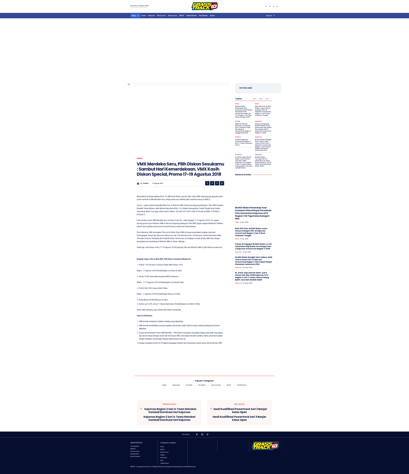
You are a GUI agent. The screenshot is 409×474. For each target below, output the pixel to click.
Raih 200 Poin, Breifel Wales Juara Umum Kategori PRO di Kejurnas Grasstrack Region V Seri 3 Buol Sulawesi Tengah (263, 110)
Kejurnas (258, 121)
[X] (212, 183)
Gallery (238, 137)
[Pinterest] (217, 183)
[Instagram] (269, 6)
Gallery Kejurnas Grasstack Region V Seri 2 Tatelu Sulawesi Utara (243, 142)
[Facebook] (266, 6)
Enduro (261, 99)
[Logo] (204, 6)
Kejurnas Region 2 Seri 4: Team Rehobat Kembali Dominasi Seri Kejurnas (169, 418)
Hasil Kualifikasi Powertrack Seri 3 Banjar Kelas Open (239, 418)
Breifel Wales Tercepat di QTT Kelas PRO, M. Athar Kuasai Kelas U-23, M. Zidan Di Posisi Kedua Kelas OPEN (263, 161)
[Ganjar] (138, 183)
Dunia (254, 99)
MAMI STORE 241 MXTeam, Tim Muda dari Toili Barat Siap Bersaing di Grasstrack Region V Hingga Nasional (243, 128)
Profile (237, 121)
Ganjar (146, 183)
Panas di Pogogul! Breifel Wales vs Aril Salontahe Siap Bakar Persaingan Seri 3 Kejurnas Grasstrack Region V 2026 (263, 128)
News (139, 158)
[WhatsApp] (277, 6)
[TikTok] (273, 6)
